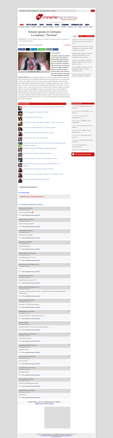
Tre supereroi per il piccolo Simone (32, 117)
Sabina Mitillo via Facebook (26, 230)
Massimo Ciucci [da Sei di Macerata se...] (29, 287)
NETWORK (53, 10)
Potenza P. (57, 26)
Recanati (39, 26)
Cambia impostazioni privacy (56, 436)
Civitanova (33, 26)
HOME (22, 24)
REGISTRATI (46, 10)
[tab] (74, 36)
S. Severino (63, 26)
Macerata (27, 26)
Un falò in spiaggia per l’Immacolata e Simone (36, 112)
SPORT (41, 24)
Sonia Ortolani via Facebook (26, 276)
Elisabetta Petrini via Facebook (26, 311)
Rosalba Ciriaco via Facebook (26, 219)
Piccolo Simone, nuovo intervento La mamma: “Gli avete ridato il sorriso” (43, 174)
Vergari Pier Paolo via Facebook (27, 368)
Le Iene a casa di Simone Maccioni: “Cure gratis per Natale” (39, 127)
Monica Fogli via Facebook (26, 208)
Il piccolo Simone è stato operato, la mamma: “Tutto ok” (38, 169)
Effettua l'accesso (39, 403)
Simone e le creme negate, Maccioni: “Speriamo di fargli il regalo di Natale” (44, 107)
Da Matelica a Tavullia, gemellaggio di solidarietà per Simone (40, 148)
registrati (51, 403)
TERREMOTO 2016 (77, 24)
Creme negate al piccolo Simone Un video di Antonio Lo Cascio (40, 158)
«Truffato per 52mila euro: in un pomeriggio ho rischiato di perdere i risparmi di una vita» (82, 69)
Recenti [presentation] (81, 36)
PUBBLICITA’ (35, 10)
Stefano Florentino (23, 322)
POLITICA (49, 24)
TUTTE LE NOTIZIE (31, 24)
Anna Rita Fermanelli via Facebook (28, 345)
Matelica (86, 26)
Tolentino (51, 26)
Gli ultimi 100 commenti (83, 154)
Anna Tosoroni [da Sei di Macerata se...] (29, 264)
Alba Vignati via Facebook (25, 242)
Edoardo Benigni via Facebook (26, 300)
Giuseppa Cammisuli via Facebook (27, 334)
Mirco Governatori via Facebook (27, 356)
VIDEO (87, 24)
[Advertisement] (57, 417)
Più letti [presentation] (75, 36)
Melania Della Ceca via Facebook (27, 253)
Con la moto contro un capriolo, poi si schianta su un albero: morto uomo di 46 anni (82, 41)
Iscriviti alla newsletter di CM (31, 197)
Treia (75, 26)
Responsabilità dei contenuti (45, 435)
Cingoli (91, 26)
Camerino (80, 26)
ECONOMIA (65, 24)
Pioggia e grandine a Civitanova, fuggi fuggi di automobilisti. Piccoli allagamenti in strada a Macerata (82, 55)
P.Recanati (45, 26)
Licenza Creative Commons (67, 435)
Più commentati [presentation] (89, 36)
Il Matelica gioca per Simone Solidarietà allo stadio (37, 153)
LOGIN (41, 10)
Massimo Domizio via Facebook (27, 390)
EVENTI (57, 24)
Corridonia (70, 26)
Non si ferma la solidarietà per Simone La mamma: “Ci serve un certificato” (43, 122)
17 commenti (67, 45)
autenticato (37, 215)
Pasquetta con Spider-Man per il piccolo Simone (36, 179)
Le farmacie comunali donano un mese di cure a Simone (38, 132)
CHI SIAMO (23, 10)
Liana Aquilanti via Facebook (26, 379)
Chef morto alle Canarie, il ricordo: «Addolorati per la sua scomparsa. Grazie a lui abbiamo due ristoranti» (82, 48)
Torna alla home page (23, 192)
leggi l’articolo (64, 85)
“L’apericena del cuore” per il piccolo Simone (35, 138)
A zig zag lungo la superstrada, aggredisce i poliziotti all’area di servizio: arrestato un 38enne (82, 62)
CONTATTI (28, 10)
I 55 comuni (21, 26)
